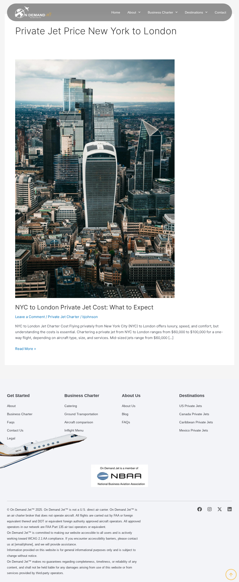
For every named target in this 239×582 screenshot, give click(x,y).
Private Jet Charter (63, 317)
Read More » (25, 348)
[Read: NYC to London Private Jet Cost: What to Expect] (95, 178)
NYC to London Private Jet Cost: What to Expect (84, 307)
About (131, 12)
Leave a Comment (30, 317)
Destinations (194, 12)
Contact (220, 12)
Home (115, 12)
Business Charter (160, 12)
